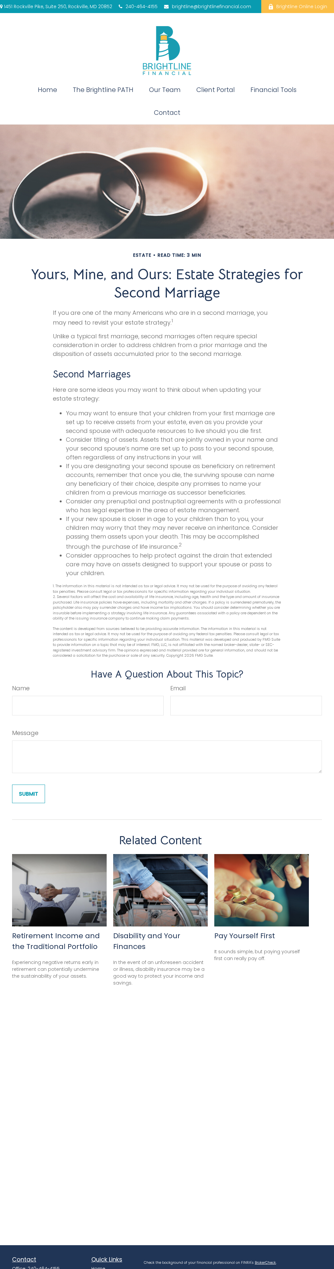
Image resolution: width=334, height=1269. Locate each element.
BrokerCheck (265, 1262)
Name (21, 688)
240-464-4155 (142, 6)
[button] (47, 89)
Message (25, 733)
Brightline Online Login (301, 6)
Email (178, 688)
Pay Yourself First (244, 936)
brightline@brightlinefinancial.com (207, 6)
